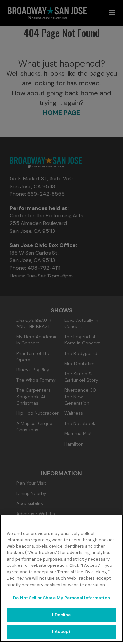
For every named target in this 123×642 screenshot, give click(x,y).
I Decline (61, 615)
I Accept (61, 631)
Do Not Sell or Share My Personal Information (61, 598)
